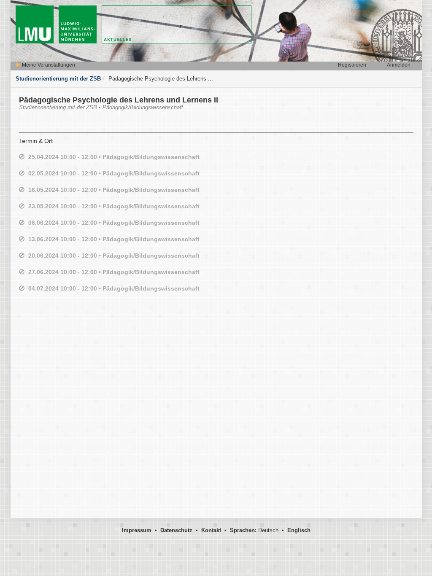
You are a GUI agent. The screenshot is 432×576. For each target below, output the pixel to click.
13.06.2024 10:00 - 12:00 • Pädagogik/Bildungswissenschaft (114, 239)
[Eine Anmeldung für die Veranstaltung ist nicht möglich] (21, 157)
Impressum (136, 530)
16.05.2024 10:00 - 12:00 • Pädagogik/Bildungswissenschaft (114, 189)
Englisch (298, 530)
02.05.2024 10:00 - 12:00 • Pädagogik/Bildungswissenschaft (114, 173)
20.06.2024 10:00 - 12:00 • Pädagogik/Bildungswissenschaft (114, 255)
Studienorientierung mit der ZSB (58, 78)
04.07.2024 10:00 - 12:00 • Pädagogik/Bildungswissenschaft (114, 288)
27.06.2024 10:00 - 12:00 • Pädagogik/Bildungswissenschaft (114, 272)
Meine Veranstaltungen (48, 65)
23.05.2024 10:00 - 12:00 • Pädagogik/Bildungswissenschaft (114, 206)
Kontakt (211, 530)
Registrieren (352, 65)
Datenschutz (176, 530)
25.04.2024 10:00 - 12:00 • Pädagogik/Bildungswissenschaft (114, 156)
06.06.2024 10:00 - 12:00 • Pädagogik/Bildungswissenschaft (114, 222)
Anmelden (398, 65)
